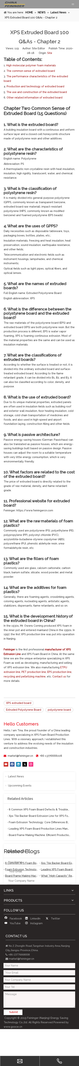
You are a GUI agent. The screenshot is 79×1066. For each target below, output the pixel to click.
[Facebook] (12, 764)
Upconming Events (19, 785)
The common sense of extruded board (30, 70)
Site (49, 53)
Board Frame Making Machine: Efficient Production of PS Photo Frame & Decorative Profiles (39, 835)
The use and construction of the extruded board (36, 92)
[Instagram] (31, 764)
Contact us (59, 676)
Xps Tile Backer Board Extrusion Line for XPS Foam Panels (39, 815)
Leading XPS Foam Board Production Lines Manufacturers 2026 (39, 828)
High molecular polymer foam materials (31, 65)
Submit (13, 1012)
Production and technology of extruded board (35, 86)
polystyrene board (59, 709)
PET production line (33, 671)
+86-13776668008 (51, 755)
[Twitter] (24, 764)
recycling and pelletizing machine (25, 676)
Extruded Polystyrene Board (23, 709)
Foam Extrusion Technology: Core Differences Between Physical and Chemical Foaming (39, 822)
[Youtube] (6, 764)
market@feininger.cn (20, 755)
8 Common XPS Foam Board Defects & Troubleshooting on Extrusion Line (39, 809)
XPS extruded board (18, 703)
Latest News (15, 776)
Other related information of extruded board (34, 97)
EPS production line (59, 671)
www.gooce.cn (13, 1026)
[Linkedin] (18, 764)
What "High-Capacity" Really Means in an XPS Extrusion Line (57, 875)
